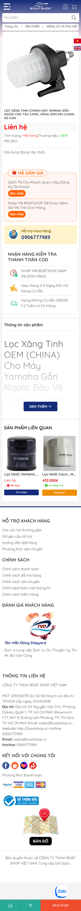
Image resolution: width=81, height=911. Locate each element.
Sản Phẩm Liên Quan (28, 427)
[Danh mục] (7, 6)
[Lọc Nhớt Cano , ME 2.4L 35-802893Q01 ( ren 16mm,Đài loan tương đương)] (59, 453)
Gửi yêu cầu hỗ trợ (17, 536)
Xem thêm (38, 406)
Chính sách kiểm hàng (20, 594)
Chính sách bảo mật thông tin (26, 588)
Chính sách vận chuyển (21, 581)
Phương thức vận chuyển (22, 549)
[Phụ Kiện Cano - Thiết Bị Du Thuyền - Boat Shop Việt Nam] (40, 7)
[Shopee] (14, 765)
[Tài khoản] (68, 6)
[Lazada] (23, 765)
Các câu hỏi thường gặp (22, 530)
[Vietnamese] (77, 40)
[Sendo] (32, 765)
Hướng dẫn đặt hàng (19, 542)
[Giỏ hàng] (75, 8)
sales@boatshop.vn (30, 739)
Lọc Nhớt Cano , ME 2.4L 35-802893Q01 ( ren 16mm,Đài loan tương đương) (59, 474)
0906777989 (35, 237)
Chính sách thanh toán (20, 569)
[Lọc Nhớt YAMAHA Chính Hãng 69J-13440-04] (21, 453)
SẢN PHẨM (32, 26)
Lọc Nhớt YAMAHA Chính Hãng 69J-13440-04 (21, 474)
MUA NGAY (59, 492)
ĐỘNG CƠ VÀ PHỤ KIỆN (63, 26)
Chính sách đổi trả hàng (21, 575)
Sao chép (17, 193)
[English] (77, 48)
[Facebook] (5, 765)
